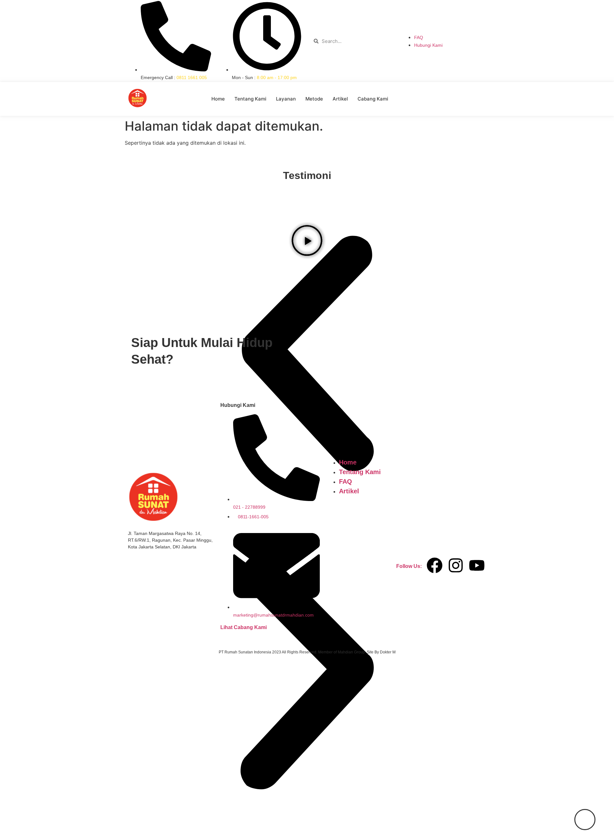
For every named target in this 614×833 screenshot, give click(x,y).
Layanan (286, 99)
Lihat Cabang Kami (243, 627)
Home (218, 99)
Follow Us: (409, 566)
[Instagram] (456, 565)
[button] (307, 674)
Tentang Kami (250, 99)
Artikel (340, 99)
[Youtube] (477, 565)
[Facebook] (435, 565)
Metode (314, 99)
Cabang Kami (373, 99)
